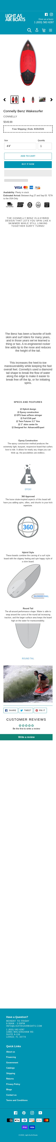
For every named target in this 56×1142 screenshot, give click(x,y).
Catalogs (10, 1068)
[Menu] (50, 30)
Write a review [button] (26, 737)
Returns (10, 1079)
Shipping (10, 1073)
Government (12, 1062)
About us (10, 1052)
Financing (11, 1057)
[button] (28, 173)
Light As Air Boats (31, 1135)
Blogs (9, 1089)
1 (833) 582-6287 (44, 22)
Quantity (41, 140)
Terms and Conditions (17, 1100)
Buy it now (28, 164)
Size (6, 140)
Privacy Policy (13, 1084)
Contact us (11, 1095)
